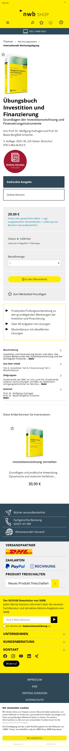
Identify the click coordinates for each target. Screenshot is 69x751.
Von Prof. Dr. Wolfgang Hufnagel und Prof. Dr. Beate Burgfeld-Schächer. (31, 133)
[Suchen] (32, 22)
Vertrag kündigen (34, 693)
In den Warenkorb (36, 279)
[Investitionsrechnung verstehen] (34, 442)
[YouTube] (21, 656)
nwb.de (5, 2)
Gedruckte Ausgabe (19, 182)
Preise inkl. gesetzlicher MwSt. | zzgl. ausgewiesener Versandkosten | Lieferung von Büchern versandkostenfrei (33, 222)
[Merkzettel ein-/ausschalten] (3, 55)
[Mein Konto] (51, 23)
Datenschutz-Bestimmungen (15, 722)
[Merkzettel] (41, 22)
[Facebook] (5, 656)
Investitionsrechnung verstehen (34, 462)
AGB (34, 686)
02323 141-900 (22, 524)
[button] (33, 354)
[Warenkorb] (61, 22)
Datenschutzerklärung (35, 626)
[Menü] (7, 22)
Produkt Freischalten (25, 574)
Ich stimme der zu (28, 626)
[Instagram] (13, 656)
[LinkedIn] (29, 656)
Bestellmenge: (16, 256)
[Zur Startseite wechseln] (34, 13)
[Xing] (37, 656)
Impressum (34, 679)
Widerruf (11, 663)
